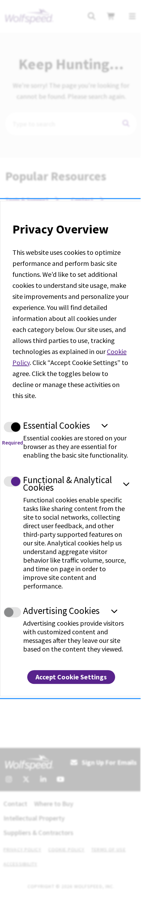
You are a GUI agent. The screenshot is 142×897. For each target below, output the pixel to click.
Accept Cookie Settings (71, 676)
